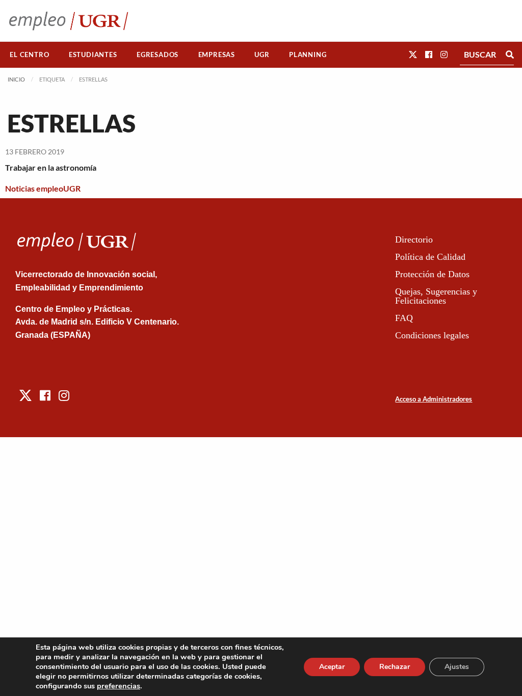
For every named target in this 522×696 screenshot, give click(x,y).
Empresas (216, 54)
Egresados (157, 54)
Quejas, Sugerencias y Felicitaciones (436, 296)
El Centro (29, 54)
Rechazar (394, 667)
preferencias (118, 685)
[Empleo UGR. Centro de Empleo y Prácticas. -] (68, 20)
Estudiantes (93, 54)
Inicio (16, 79)
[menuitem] (29, 55)
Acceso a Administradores (433, 399)
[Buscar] (510, 54)
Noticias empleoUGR (43, 188)
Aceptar (332, 667)
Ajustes (457, 667)
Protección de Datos (432, 274)
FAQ (404, 318)
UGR (261, 54)
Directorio (414, 239)
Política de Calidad (430, 257)
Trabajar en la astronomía (50, 167)
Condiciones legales (432, 335)
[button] (413, 54)
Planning (307, 54)
